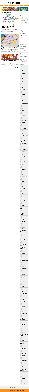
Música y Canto (24, 276)
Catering (23, 122)
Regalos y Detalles (24, 313)
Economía (7, 5)
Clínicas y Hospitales (25, 135)
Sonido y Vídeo (24, 346)
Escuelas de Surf (24, 171)
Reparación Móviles (25, 321)
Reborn (23, 308)
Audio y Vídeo (24, 105)
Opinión (23, 281)
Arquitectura (24, 92)
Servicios (19, 5)
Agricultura (23, 81)
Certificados (24, 128)
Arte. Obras (23, 94)
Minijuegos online (24, 268)
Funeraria (23, 191)
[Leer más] (7, 32)
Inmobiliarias (24, 221)
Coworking (24, 5)
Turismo (11, 5)
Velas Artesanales (24, 380)
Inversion (23, 237)
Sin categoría (24, 340)
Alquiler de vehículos (25, 87)
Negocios (15, 5)
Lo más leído (24, 251)
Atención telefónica (25, 103)
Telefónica (23, 362)
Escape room (24, 169)
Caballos (23, 115)
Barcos (23, 108)
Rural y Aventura (24, 324)
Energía (23, 164)
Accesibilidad (24, 73)
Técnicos (23, 358)
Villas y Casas (24, 383)
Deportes (23, 151)
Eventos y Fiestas (24, 179)
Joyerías (23, 239)
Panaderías (23, 288)
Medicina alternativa (25, 260)
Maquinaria (23, 253)
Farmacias (23, 183)
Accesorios (23, 75)
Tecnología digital (24, 360)
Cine (22, 130)
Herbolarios (23, 198)
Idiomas (23, 205)
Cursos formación (24, 149)
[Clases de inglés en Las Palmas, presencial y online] (10, 13)
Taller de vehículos (24, 353)
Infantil (23, 211)
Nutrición (23, 279)
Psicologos (23, 306)
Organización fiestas (25, 284)
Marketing (23, 255)
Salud (23, 326)
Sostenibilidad (24, 348)
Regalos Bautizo (24, 311)
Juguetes (23, 242)
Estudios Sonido (24, 176)
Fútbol (23, 193)
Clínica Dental (24, 133)
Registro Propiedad (25, 316)
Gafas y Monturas (24, 195)
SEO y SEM (23, 332)
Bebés (23, 110)
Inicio (4, 5)
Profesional (23, 301)
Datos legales (23, 390)
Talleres (23, 355)
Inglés (23, 219)
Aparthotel (23, 89)
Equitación (23, 167)
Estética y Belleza (24, 174)
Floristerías (23, 188)
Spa (22, 350)
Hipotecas (23, 200)
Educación (23, 156)
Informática (24, 216)
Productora (23, 299)
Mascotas (23, 258)
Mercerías (23, 266)
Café (23, 117)
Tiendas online (24, 372)
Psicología (23, 304)
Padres (23, 286)
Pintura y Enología (24, 293)
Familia (23, 181)
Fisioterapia (24, 186)
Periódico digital (24, 291)
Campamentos (24, 120)
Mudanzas (23, 274)
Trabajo (23, 376)
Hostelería (23, 203)
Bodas (23, 113)
